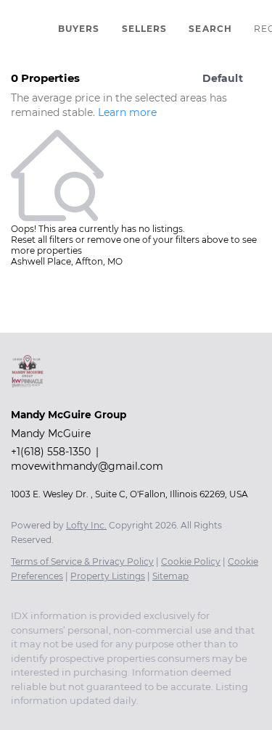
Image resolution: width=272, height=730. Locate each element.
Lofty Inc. (86, 525)
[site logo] (35, 394)
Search (210, 28)
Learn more (127, 112)
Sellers (145, 28)
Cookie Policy (191, 561)
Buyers (79, 28)
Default (222, 78)
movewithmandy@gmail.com (87, 466)
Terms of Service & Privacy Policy (82, 561)
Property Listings (107, 576)
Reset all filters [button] (42, 239)
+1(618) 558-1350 (51, 451)
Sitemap (170, 576)
